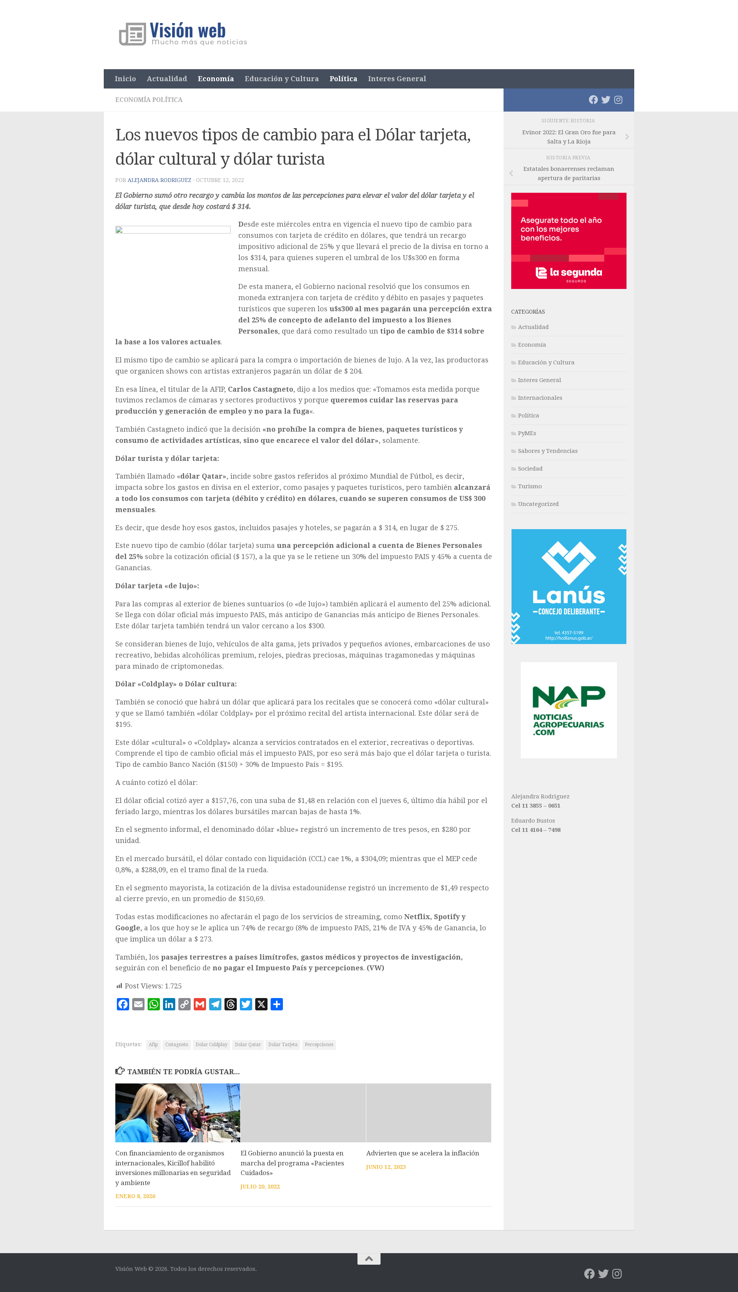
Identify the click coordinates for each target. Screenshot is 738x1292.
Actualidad (167, 79)
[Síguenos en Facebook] (593, 99)
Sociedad (530, 468)
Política (343, 79)
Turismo (530, 486)
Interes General (397, 79)
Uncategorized (538, 504)
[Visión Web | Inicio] (184, 34)
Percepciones (319, 1044)
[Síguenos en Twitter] (605, 99)
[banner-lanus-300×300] (569, 642)
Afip (153, 1044)
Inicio (125, 79)
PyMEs (527, 433)
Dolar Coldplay (212, 1044)
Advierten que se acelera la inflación (422, 1153)
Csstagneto (176, 1044)
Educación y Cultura (282, 79)
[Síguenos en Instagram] (618, 99)
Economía (216, 79)
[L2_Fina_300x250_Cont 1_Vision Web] (569, 287)
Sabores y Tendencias (548, 450)
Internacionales (540, 397)
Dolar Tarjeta (283, 1044)
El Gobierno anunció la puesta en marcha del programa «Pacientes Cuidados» (292, 1163)
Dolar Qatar (248, 1044)
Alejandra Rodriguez (159, 180)
